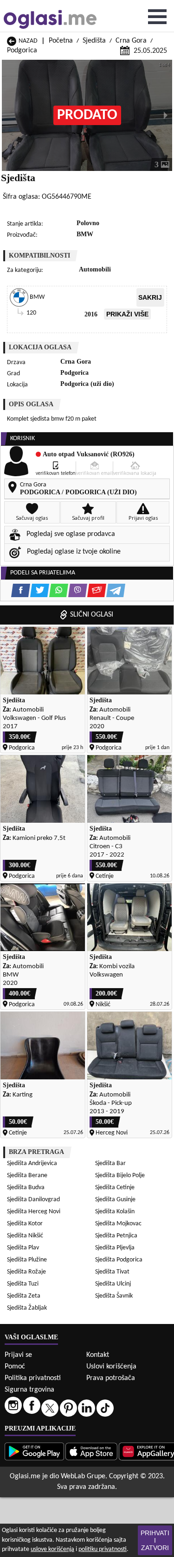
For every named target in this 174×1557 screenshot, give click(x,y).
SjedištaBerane (27, 1175)
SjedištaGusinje (115, 1199)
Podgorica (22, 50)
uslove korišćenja (52, 1549)
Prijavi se (18, 1355)
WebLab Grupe (83, 1476)
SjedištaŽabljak (27, 1308)
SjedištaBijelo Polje (120, 1175)
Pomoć (15, 1366)
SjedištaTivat (112, 1271)
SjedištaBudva (26, 1187)
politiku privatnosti (102, 1549)
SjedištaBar (110, 1163)
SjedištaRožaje (26, 1271)
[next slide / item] (165, 115)
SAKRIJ (150, 297)
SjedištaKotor (25, 1223)
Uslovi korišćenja (111, 1366)
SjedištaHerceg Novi (33, 1211)
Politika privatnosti (33, 1378)
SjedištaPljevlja (115, 1247)
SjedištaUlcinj (113, 1283)
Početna (61, 40)
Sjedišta (94, 40)
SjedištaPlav (23, 1247)
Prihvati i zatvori (155, 1540)
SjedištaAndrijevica (32, 1163)
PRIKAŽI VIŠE (127, 314)
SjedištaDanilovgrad (33, 1199)
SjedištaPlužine (27, 1259)
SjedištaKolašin (115, 1211)
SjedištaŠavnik (114, 1295)
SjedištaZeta (23, 1295)
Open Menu (157, 16)
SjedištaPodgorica (118, 1259)
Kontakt (97, 1355)
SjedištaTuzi (23, 1283)
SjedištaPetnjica (116, 1235)
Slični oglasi (91, 614)
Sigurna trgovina (29, 1389)
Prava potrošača (110, 1378)
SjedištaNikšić (25, 1235)
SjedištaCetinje (115, 1187)
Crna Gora (131, 40)
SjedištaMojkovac (118, 1223)
